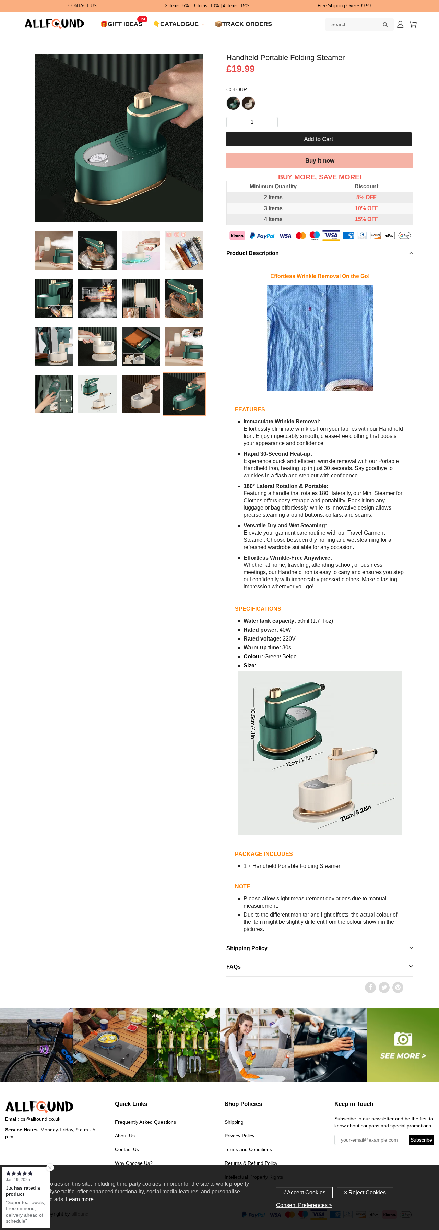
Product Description (252, 253)
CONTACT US (82, 5)
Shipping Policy (247, 948)
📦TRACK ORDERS (243, 24)
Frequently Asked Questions (145, 1122)
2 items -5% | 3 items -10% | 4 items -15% (207, 5)
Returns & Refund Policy (251, 1163)
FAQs (233, 967)
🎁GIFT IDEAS (121, 24)
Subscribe (421, 1140)
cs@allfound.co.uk (40, 1119)
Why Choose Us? (134, 1163)
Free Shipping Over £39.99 (344, 5)
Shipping (234, 1122)
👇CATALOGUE (176, 24)
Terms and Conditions (248, 1149)
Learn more (80, 1199)
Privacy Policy (239, 1135)
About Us (125, 1135)
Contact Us (127, 1149)
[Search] (385, 24)
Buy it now (319, 160)
